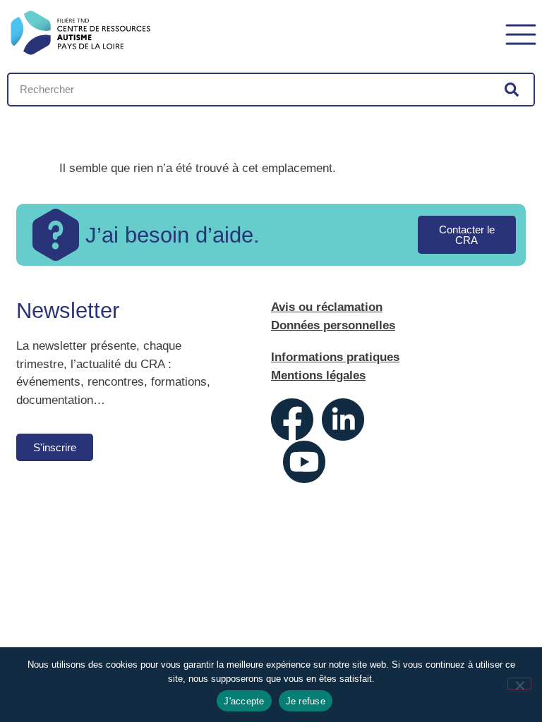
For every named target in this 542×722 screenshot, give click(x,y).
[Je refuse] (519, 684)
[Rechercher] (512, 89)
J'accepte (244, 701)
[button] (521, 33)
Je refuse (305, 701)
